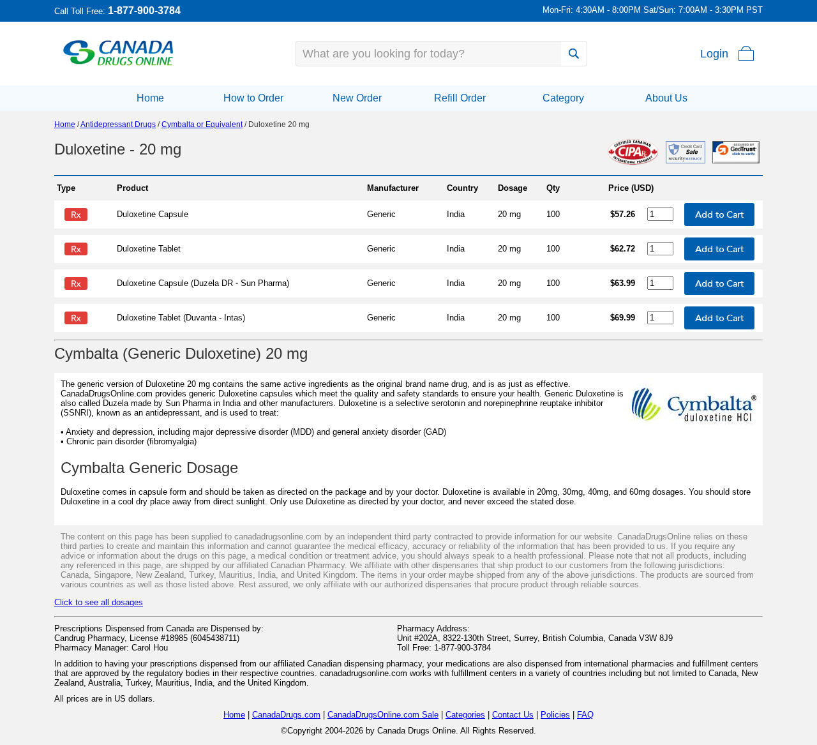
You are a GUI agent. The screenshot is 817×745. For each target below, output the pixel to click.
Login (714, 53)
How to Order (253, 98)
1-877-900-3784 (144, 10)
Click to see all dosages (98, 602)
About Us (666, 98)
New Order (357, 98)
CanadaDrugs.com (286, 714)
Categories (465, 714)
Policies (555, 714)
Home (150, 98)
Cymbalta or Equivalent (202, 124)
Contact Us (513, 714)
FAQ (585, 714)
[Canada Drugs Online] (118, 65)
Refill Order (460, 98)
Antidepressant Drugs (118, 124)
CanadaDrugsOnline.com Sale (382, 714)
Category (563, 98)
